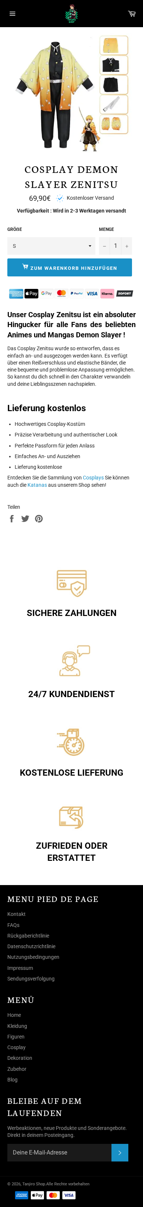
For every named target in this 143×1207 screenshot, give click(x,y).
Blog (12, 1080)
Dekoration (19, 1058)
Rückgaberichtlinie (28, 936)
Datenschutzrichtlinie (31, 946)
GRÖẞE (14, 229)
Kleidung (17, 1026)
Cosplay (16, 1047)
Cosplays (93, 478)
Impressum (20, 968)
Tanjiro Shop (33, 1184)
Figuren (16, 1037)
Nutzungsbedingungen (33, 957)
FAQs (13, 925)
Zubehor (16, 1069)
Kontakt (16, 914)
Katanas (37, 485)
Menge (106, 229)
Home (14, 1015)
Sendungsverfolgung (31, 979)
